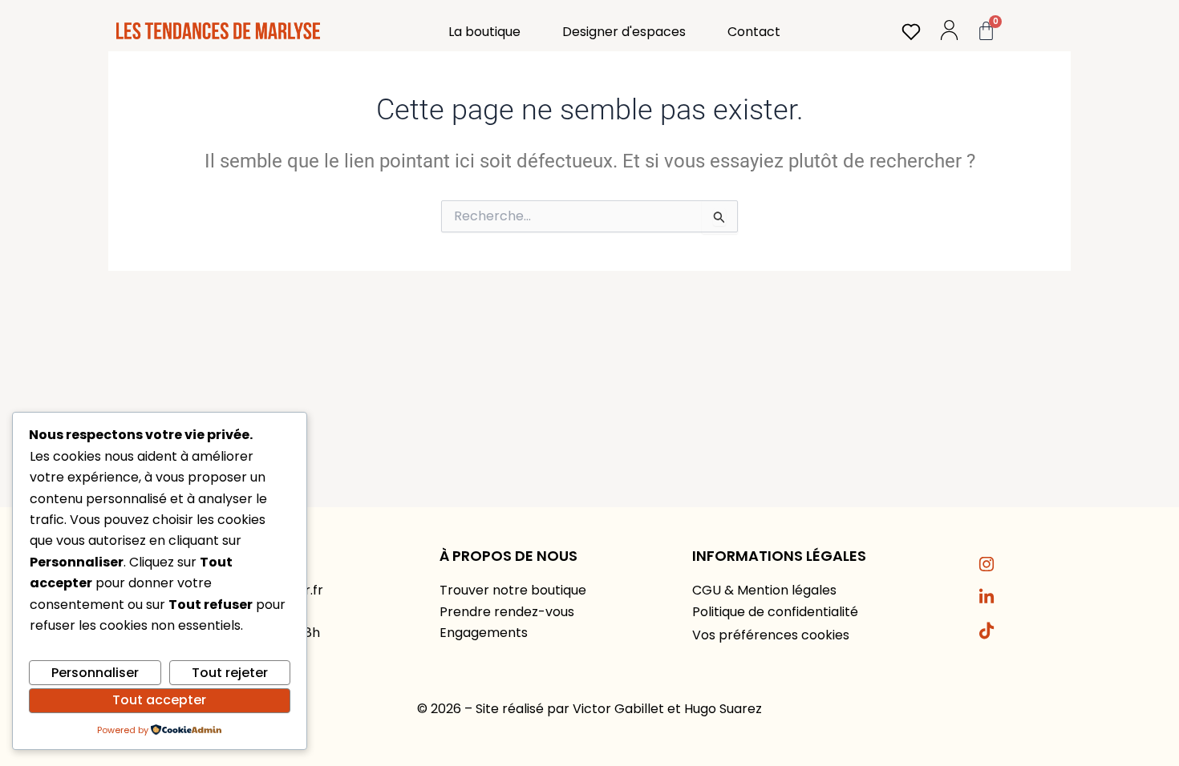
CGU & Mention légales (764, 590)
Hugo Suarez (723, 708)
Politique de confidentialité (775, 612)
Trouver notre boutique (513, 590)
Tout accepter (159, 700)
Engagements (484, 632)
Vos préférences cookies (770, 635)
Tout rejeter (230, 672)
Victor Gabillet (618, 708)
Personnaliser (95, 672)
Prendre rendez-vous (507, 612)
